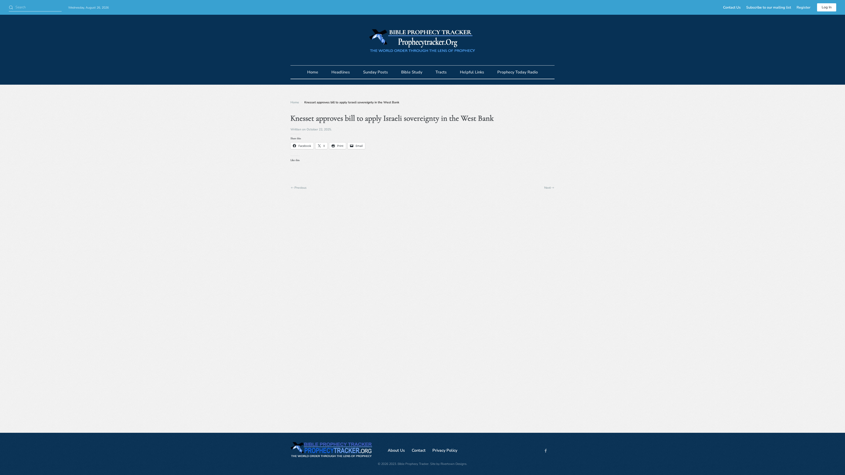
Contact (419, 450)
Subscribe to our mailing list (768, 7)
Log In (827, 7)
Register (803, 7)
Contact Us (732, 7)
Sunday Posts (375, 72)
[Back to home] (422, 40)
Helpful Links (472, 72)
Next (547, 188)
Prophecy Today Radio (517, 72)
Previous (300, 188)
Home (312, 72)
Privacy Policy (444, 450)
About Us (396, 450)
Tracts (441, 72)
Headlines (340, 72)
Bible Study (411, 72)
